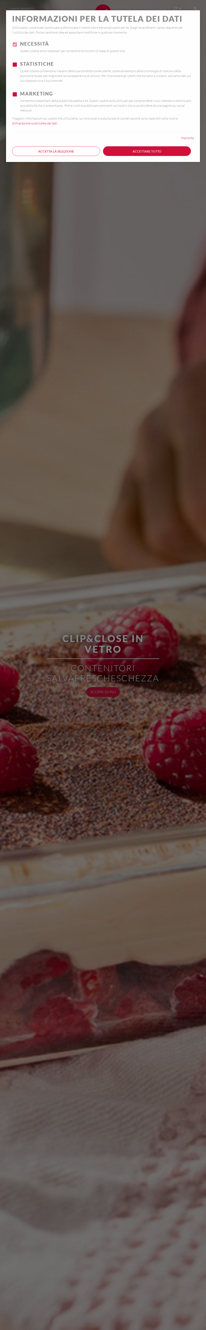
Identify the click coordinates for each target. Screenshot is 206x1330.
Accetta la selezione (56, 151)
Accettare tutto (147, 151)
